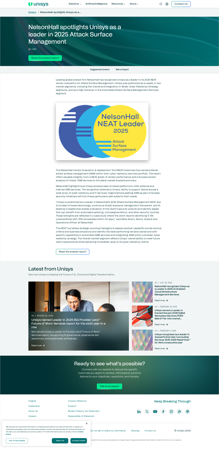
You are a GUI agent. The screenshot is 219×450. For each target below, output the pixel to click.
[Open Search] (160, 4)
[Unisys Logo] (38, 4)
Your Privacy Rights (17, 441)
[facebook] (163, 412)
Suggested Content (100, 70)
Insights (32, 401)
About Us (33, 411)
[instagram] (171, 412)
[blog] (179, 412)
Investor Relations (77, 401)
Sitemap (135, 431)
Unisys (32, 12)
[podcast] (188, 412)
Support (72, 406)
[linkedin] (139, 412)
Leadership (34, 406)
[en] (166, 4)
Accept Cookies (78, 441)
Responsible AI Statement (81, 416)
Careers (32, 416)
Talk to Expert (122, 70)
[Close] (86, 423)
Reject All (60, 441)
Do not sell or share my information (108, 431)
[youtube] (155, 412)
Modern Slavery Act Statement (84, 411)
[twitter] (147, 412)
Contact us (150, 431)
